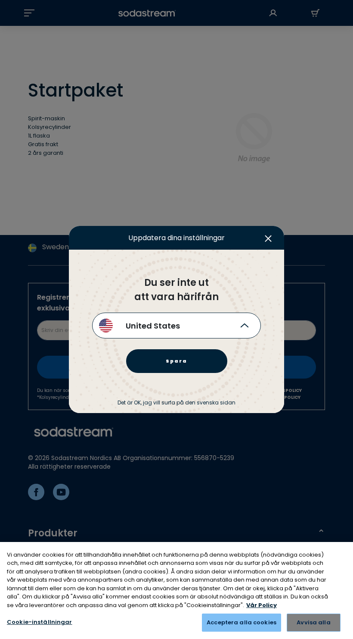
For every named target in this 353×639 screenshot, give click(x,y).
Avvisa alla (313, 622)
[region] (176, 590)
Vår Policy (261, 605)
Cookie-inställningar (39, 622)
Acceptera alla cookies (241, 622)
